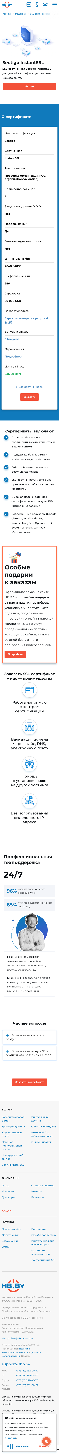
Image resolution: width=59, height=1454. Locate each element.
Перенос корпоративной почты (12, 1146)
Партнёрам (38, 1229)
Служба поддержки (44, 1235)
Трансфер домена (13, 1126)
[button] (29, 1037)
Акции (29, 86)
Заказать (29, 396)
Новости (36, 1191)
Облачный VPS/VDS (43, 1126)
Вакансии (37, 1197)
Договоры (8, 1197)
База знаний (10, 1241)
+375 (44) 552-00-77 (27, 1375)
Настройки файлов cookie (17, 1338)
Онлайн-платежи (42, 1142)
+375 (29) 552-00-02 (27, 1385)
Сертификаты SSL (13, 1164)
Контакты (8, 1191)
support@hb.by (16, 1364)
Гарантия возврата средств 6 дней (26, 320)
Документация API (43, 1260)
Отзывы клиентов (42, 1185)
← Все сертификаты (29, 387)
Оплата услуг (10, 1235)
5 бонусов (12, 339)
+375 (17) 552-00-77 (27, 1380)
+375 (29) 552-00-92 (27, 1370)
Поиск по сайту (11, 1229)
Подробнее (13, 356)
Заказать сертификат (29, 1082)
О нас (5, 1185)
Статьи (6, 1246)
